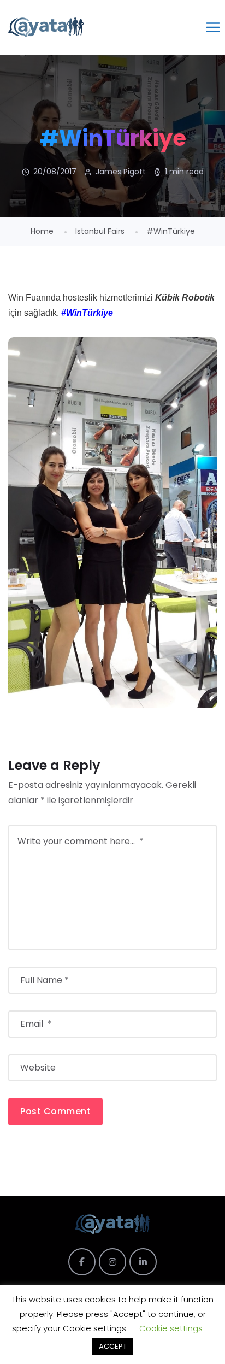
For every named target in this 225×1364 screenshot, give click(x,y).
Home (42, 231)
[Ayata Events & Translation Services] (46, 27)
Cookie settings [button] (171, 1328)
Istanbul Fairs (100, 231)
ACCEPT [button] (113, 1346)
